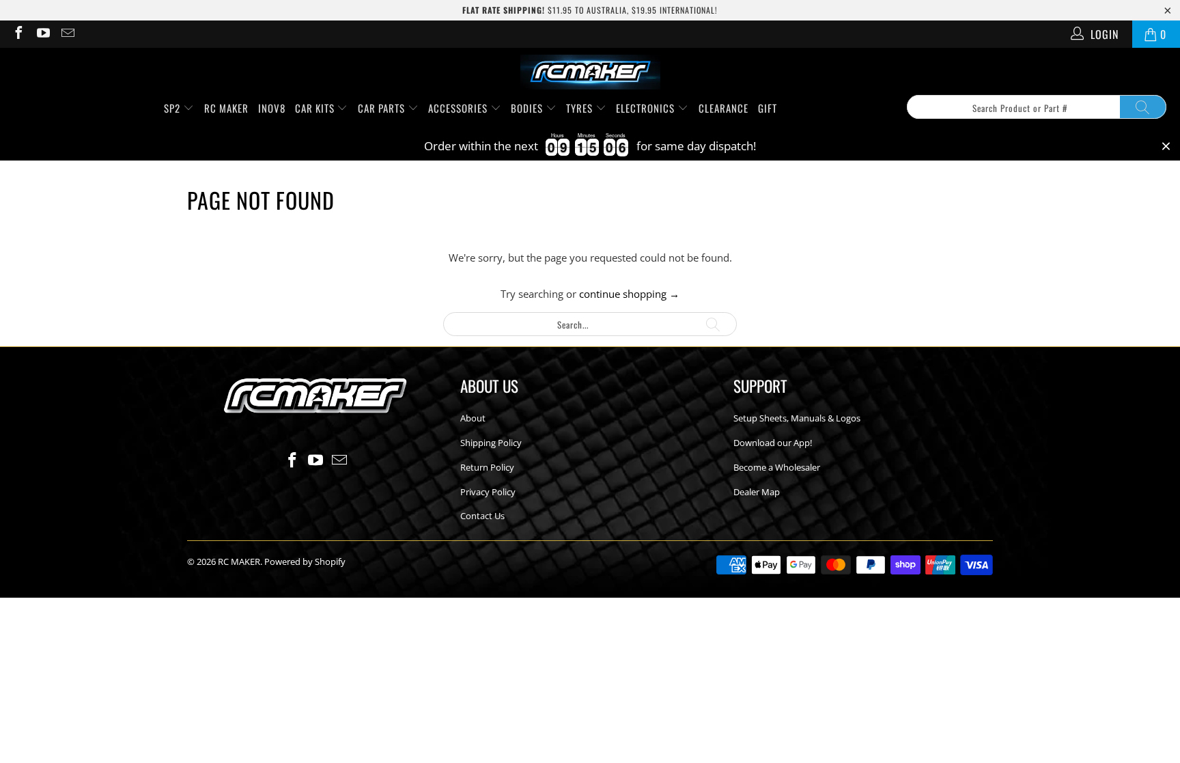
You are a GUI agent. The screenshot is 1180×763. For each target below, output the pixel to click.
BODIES (528, 107)
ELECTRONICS (646, 107)
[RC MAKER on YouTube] (42, 34)
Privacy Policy (488, 492)
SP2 (173, 107)
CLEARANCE (723, 107)
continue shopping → (629, 294)
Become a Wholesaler (776, 467)
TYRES (580, 107)
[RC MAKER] (590, 73)
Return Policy (487, 467)
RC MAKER (226, 107)
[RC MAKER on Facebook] (17, 34)
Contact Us (482, 516)
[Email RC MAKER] (66, 34)
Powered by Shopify (305, 561)
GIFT (767, 107)
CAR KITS (316, 107)
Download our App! (772, 442)
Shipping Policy (491, 442)
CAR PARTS (383, 107)
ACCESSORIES (459, 107)
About (473, 418)
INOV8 (271, 107)
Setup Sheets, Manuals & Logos (796, 418)
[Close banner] (1166, 146)
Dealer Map (756, 492)
